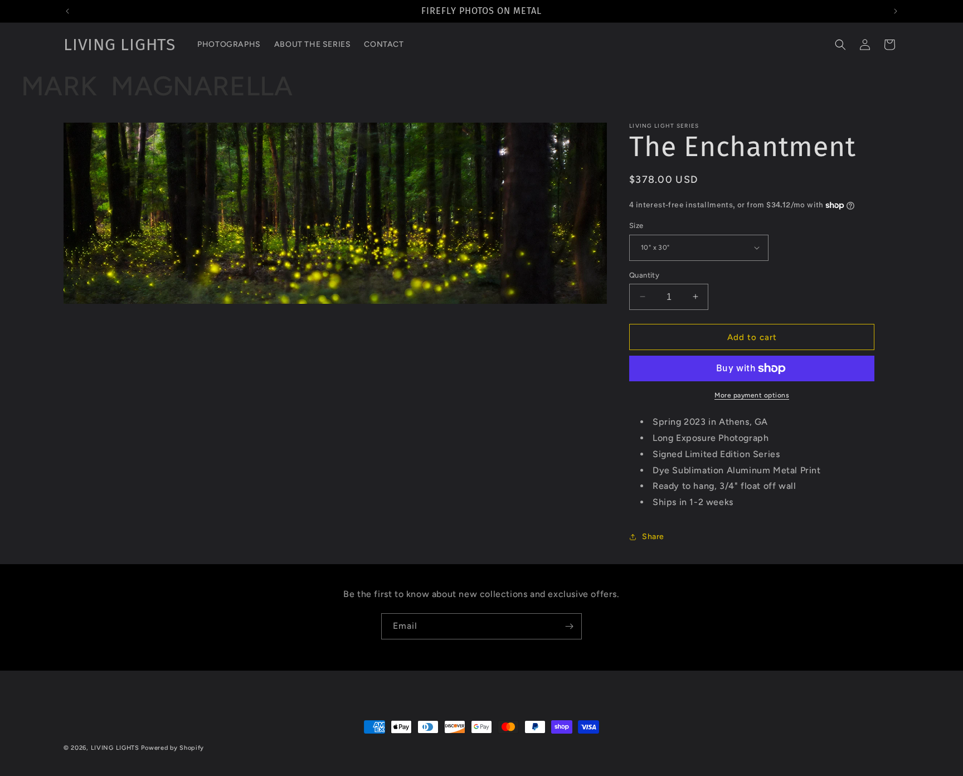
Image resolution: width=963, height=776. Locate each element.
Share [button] (653, 536)
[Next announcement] (895, 11)
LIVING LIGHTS (115, 747)
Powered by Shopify (172, 747)
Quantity (644, 274)
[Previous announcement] (67, 11)
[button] (840, 44)
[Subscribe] (569, 626)
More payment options (751, 395)
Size (636, 225)
